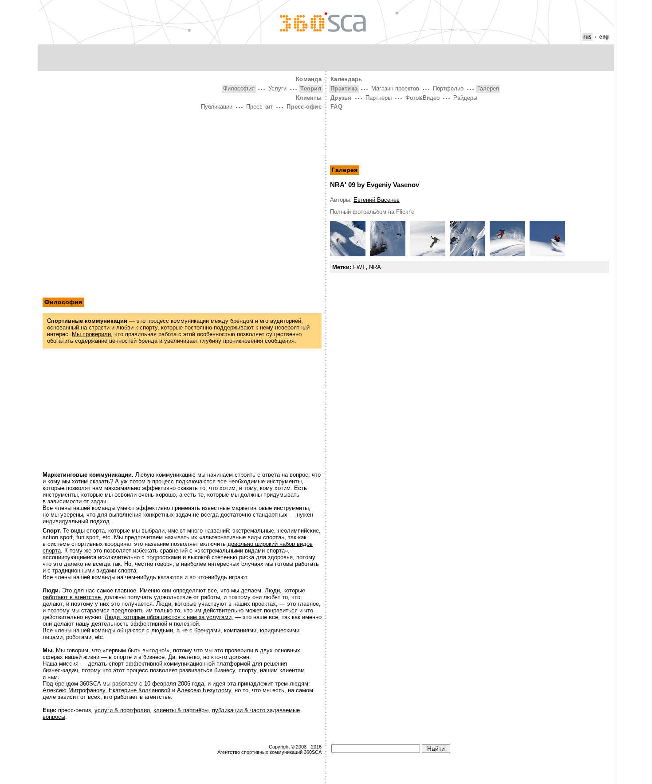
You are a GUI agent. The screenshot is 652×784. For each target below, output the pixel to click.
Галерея (488, 88)
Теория (311, 88)
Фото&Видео (422, 97)
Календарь (346, 79)
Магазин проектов (395, 88)
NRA (375, 267)
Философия (239, 88)
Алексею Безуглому (204, 690)
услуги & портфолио (122, 710)
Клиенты (309, 97)
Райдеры (465, 97)
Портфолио (448, 88)
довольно (241, 544)
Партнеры (378, 97)
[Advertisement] (182, 179)
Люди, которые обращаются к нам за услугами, (169, 617)
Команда (309, 79)
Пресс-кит (259, 106)
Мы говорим (72, 650)
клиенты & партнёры (180, 710)
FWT (359, 267)
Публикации (216, 106)
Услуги (277, 88)
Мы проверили (91, 334)
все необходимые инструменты (259, 481)
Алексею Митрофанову (74, 690)
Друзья (341, 97)
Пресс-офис (304, 106)
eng (604, 37)
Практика (343, 88)
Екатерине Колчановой (139, 690)
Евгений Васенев (376, 199)
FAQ (336, 106)
